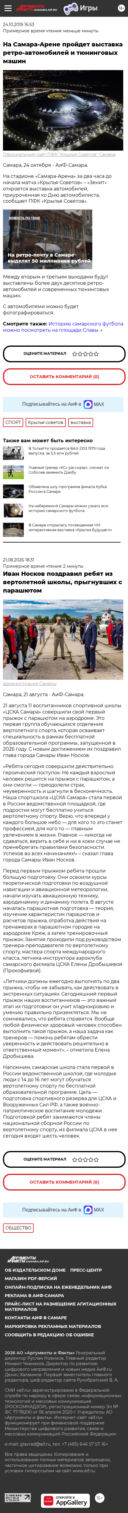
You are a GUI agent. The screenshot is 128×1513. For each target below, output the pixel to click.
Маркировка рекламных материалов (53, 1326)
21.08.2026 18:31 (18, 560)
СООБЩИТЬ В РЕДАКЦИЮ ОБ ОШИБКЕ (49, 1335)
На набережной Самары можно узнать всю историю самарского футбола (68, 508)
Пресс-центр (86, 1270)
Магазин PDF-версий (31, 1278)
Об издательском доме (35, 1270)
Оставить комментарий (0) (64, 376)
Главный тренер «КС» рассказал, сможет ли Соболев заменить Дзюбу (69, 470)
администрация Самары (30, 683)
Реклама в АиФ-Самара (34, 1295)
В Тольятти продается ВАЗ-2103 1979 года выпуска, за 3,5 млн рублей (67, 450)
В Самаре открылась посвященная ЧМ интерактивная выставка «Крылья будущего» (70, 527)
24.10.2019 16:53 (18, 24)
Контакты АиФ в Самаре (36, 1317)
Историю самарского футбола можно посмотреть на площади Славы (63, 327)
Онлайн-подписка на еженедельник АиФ (58, 1287)
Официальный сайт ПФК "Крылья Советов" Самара (59, 154)
